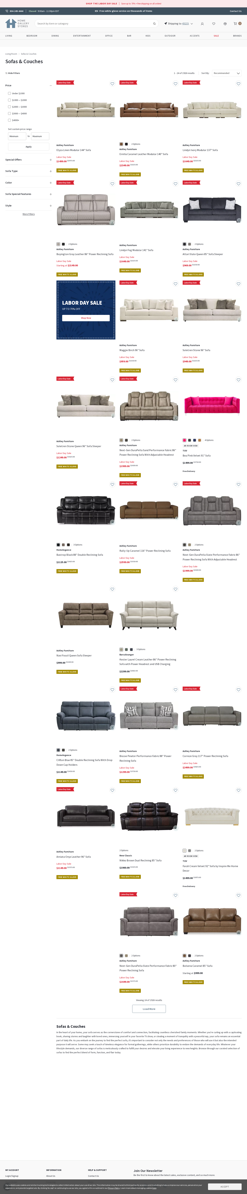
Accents (194, 35)
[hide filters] (13, 73)
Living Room (11, 53)
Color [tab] (8, 182)
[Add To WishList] (112, 83)
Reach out (67, 936)
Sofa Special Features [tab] (18, 194)
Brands (237, 35)
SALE (216, 35)
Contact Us (236, 11)
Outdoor (170, 35)
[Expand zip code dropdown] (192, 23)
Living (8, 35)
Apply (29, 146)
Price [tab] (8, 85)
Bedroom (32, 35)
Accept (225, 1186)
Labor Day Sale (63, 157)
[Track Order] (225, 23)
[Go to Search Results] (154, 23)
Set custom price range (20, 129)
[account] (202, 23)
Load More (149, 1009)
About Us (50, 1175)
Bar (129, 35)
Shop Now (86, 318)
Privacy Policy (114, 1188)
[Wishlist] (213, 23)
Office (109, 35)
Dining (55, 35)
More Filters (29, 214)
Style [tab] (8, 205)
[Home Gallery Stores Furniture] (17, 23)
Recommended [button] (221, 73)
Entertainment (82, 35)
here (154, 1188)
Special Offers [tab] (13, 159)
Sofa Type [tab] (11, 171)
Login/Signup (11, 1175)
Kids (148, 35)
